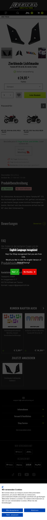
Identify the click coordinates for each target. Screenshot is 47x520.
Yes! (13, 272)
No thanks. (28, 272)
